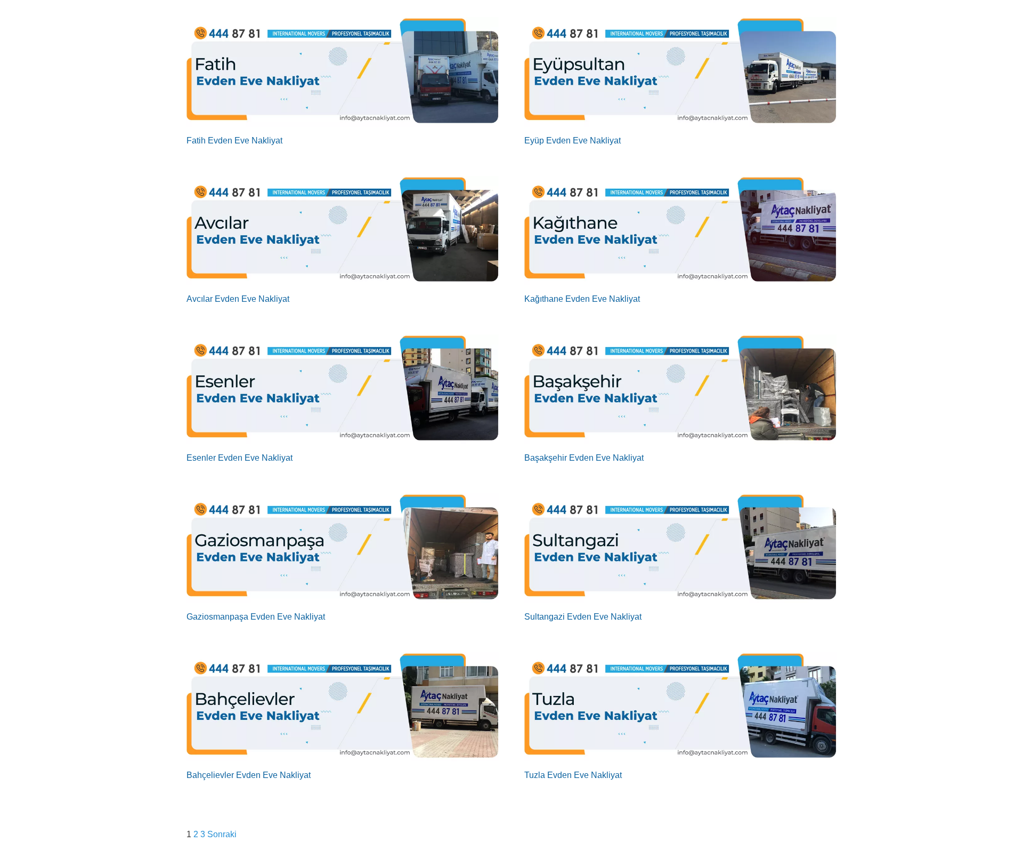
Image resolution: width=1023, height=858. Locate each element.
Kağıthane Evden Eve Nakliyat (582, 298)
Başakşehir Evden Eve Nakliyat (584, 457)
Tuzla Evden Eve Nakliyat (573, 775)
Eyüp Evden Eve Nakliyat (572, 140)
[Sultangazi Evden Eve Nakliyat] (680, 548)
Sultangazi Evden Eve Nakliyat (583, 616)
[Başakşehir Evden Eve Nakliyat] (680, 389)
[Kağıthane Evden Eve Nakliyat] (680, 231)
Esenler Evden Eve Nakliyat (239, 457)
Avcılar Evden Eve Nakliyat (237, 298)
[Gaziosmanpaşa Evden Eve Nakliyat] (342, 548)
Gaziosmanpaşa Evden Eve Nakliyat (255, 616)
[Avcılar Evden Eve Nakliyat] (342, 231)
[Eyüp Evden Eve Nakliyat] (680, 72)
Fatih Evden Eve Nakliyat (234, 140)
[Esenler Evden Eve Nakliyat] (342, 389)
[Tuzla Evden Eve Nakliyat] (680, 707)
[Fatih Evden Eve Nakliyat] (342, 72)
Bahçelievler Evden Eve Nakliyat (248, 775)
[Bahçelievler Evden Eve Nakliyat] (342, 707)
